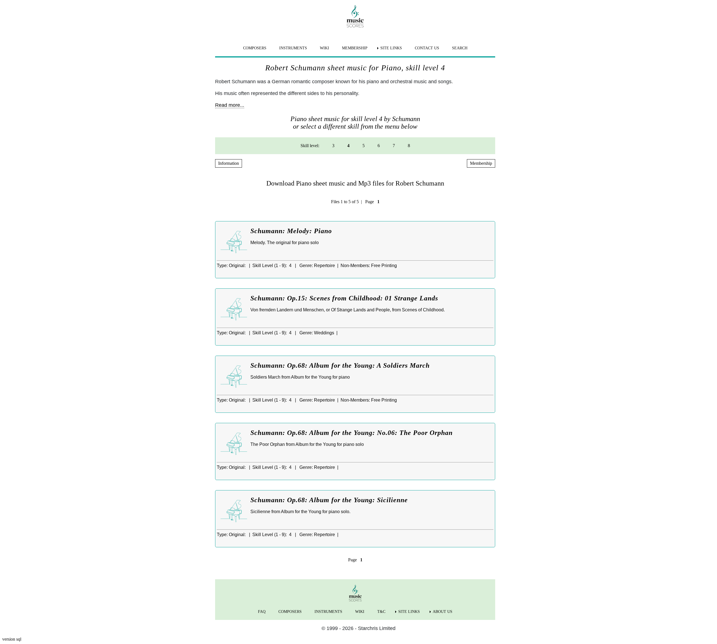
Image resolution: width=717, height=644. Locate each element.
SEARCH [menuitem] (459, 48)
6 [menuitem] (379, 145)
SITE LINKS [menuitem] (391, 48)
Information (228, 163)
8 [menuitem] (409, 145)
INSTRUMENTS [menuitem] (293, 48)
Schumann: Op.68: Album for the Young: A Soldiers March (340, 365)
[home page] (355, 16)
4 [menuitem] (348, 145)
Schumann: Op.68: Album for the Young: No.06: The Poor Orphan (351, 432)
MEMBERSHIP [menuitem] (354, 48)
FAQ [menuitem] (262, 612)
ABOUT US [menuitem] (442, 612)
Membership (481, 163)
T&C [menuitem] (381, 612)
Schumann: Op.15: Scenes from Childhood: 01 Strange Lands (344, 298)
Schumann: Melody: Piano (291, 231)
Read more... (229, 105)
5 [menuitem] (363, 145)
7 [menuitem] (394, 145)
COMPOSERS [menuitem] (254, 48)
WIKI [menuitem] (324, 48)
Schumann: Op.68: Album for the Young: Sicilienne (329, 500)
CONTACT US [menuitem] (427, 48)
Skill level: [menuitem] (310, 145)
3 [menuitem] (333, 145)
